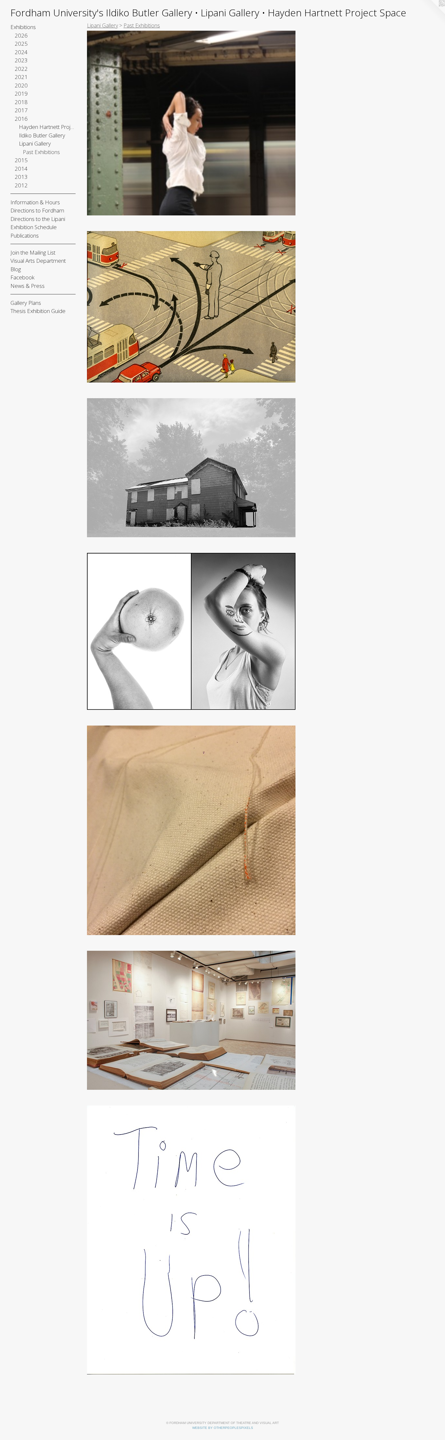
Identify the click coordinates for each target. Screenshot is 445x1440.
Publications (24, 235)
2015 (21, 160)
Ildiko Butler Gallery (42, 135)
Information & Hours (35, 202)
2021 (21, 77)
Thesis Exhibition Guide (37, 311)
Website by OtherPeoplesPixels (222, 1428)
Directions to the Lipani (37, 219)
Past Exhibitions (41, 152)
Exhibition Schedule (33, 227)
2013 (21, 176)
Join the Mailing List (32, 252)
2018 (21, 102)
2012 (21, 185)
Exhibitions (23, 27)
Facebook (22, 277)
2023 (21, 60)
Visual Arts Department (38, 260)
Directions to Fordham (37, 210)
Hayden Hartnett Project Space (47, 127)
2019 (21, 93)
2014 (21, 168)
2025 (21, 43)
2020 (21, 85)
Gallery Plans (25, 302)
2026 (21, 35)
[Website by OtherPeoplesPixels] (432, 13)
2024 (21, 52)
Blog (15, 269)
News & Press (27, 286)
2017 (21, 110)
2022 (21, 68)
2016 (21, 118)
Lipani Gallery (35, 143)
